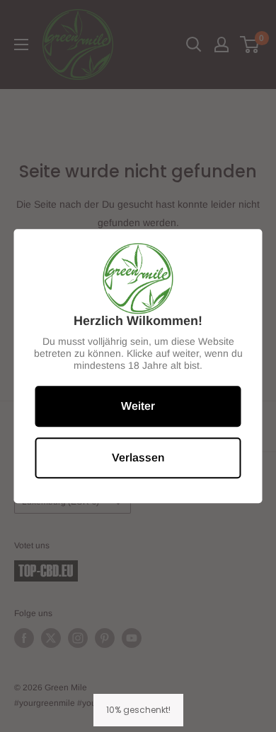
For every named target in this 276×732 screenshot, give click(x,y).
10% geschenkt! (138, 710)
